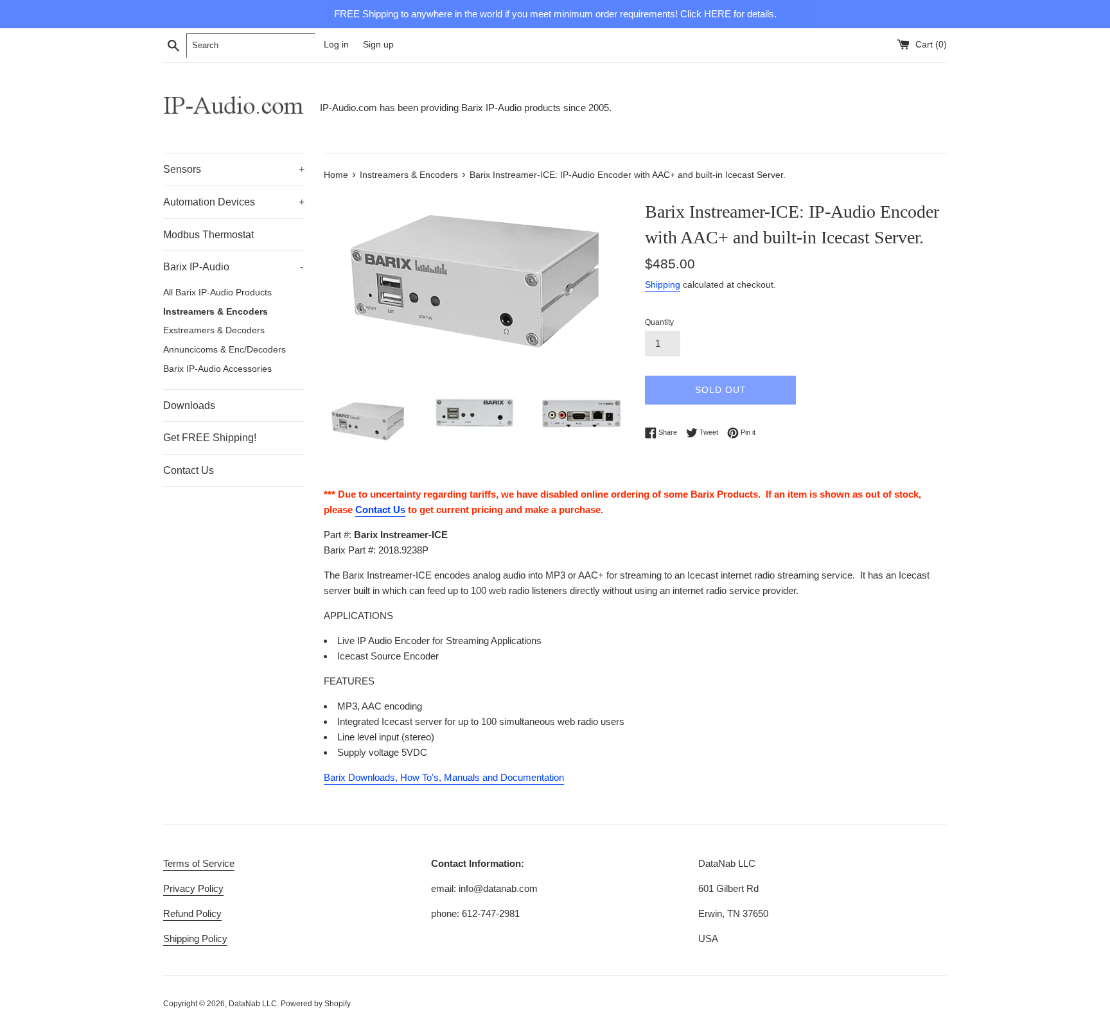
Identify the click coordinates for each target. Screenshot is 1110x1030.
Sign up (378, 44)
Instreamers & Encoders (215, 312)
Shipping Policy (195, 938)
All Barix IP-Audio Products (217, 292)
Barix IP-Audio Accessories (217, 369)
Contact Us (188, 470)
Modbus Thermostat (208, 234)
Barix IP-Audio (233, 266)
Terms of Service (198, 863)
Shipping (662, 284)
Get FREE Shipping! (209, 437)
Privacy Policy (193, 888)
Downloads (189, 405)
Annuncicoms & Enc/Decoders (224, 349)
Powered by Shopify (316, 1003)
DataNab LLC (253, 1003)
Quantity (659, 322)
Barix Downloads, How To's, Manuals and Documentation (444, 777)
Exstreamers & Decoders (214, 330)
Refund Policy (192, 913)
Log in (336, 44)
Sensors (233, 169)
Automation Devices (233, 201)
